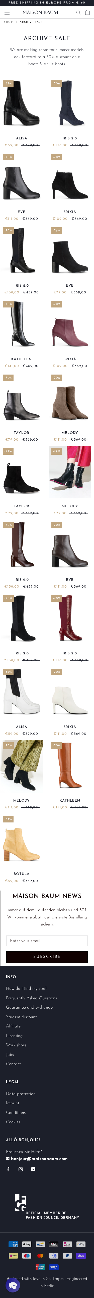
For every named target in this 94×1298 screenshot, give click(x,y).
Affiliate (13, 1026)
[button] (13, 1285)
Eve (22, 212)
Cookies (13, 1122)
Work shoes (16, 1045)
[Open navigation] (7, 12)
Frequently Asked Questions (31, 998)
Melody (70, 433)
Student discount (21, 1017)
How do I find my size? (26, 989)
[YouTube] (33, 1169)
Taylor (21, 433)
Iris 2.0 (70, 138)
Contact (13, 1064)
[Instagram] (21, 1169)
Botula (22, 874)
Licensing (14, 1036)
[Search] (78, 12)
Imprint (12, 1103)
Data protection (21, 1094)
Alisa (21, 138)
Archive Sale (31, 22)
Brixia (69, 212)
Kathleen (21, 359)
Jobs (10, 1055)
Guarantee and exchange (29, 1007)
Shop (8, 22)
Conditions (16, 1113)
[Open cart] (87, 12)
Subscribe (47, 957)
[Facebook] (8, 1169)
